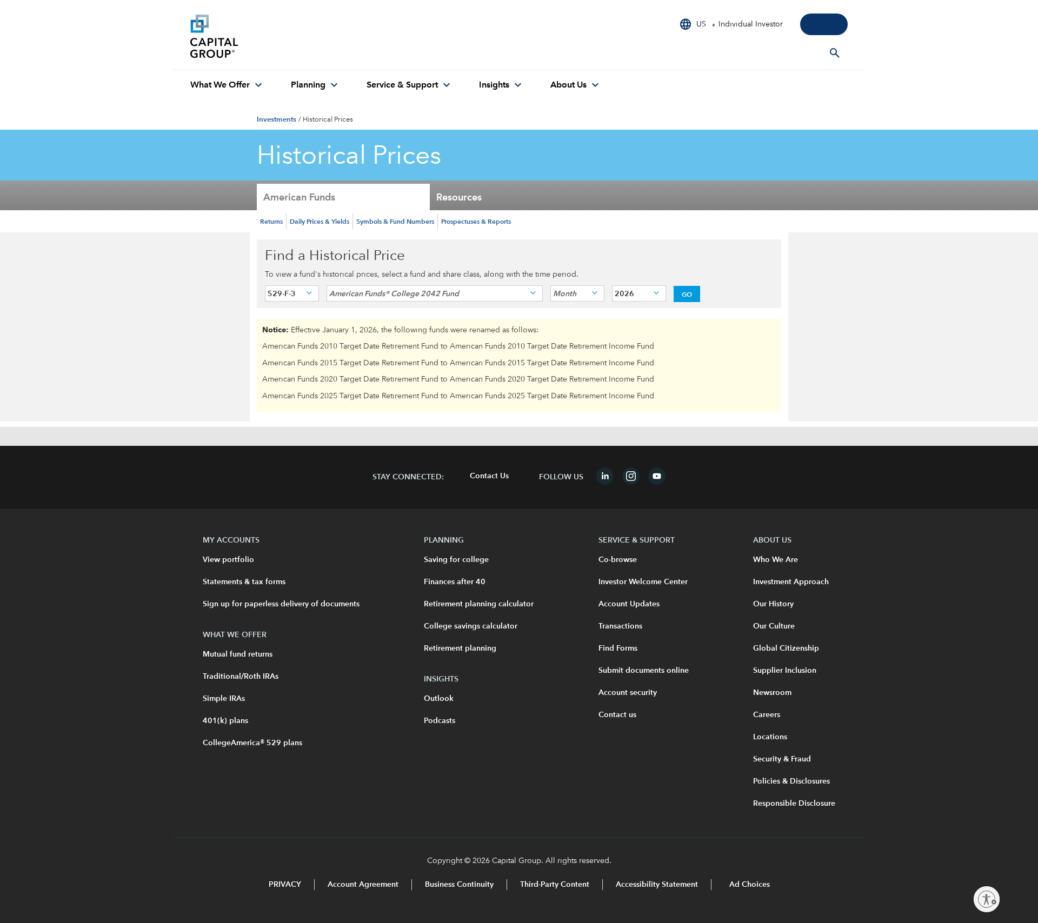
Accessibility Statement (657, 884)
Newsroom (772, 693)
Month (564, 293)
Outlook (439, 699)
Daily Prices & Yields (319, 221)
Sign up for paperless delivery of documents (281, 604)
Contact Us (489, 476)
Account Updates (629, 604)
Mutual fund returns (237, 654)
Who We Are (775, 560)
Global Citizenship (786, 648)
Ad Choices (748, 884)
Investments (276, 119)
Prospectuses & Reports (476, 221)
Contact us (617, 715)
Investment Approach (791, 582)
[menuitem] (227, 85)
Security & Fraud (782, 759)
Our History (773, 604)
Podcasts (439, 721)
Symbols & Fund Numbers (395, 221)
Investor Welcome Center (643, 582)
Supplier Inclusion (784, 670)
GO (687, 294)
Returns (271, 221)
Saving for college (456, 560)
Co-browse (617, 560)
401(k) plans (225, 721)
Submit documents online (643, 670)
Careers (766, 715)
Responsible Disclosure (794, 803)
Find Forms (617, 648)
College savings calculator (470, 626)
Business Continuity (459, 884)
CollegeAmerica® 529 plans (252, 743)
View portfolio (228, 560)
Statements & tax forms (244, 582)
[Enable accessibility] (987, 899)
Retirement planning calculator (479, 604)
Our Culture (774, 626)
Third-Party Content (554, 884)
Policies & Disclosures (791, 781)
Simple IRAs (224, 699)
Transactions (620, 626)
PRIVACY (285, 884)
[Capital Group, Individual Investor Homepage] (271, 38)
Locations (770, 737)
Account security (627, 693)
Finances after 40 (454, 582)
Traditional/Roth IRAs (240, 676)
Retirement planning (460, 648)
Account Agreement (363, 884)
